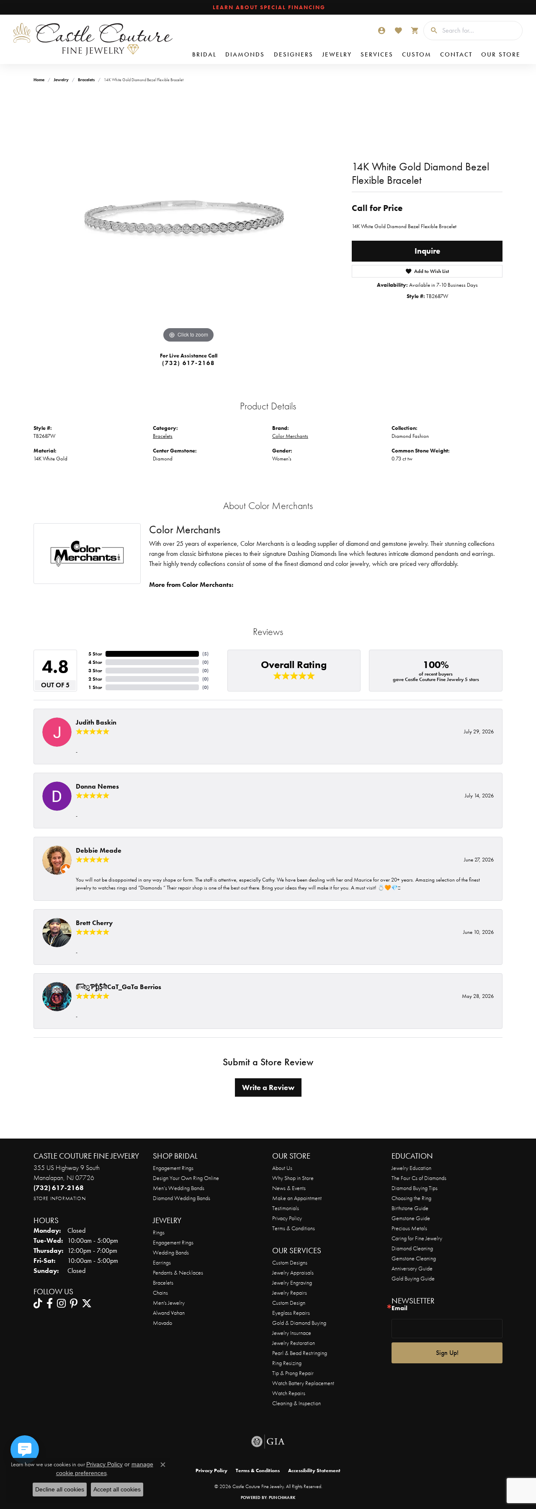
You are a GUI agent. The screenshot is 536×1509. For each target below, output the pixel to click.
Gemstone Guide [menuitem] (411, 1218)
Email (399, 1308)
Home (39, 79)
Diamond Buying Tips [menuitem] (415, 1188)
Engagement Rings (173, 1168)
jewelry (61, 79)
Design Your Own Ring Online (186, 1178)
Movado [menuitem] (162, 1322)
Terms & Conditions (293, 1228)
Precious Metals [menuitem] (409, 1228)
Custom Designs (289, 1262)
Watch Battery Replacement (303, 1383)
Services (377, 54)
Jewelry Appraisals (293, 1272)
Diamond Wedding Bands (181, 1198)
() (205, 653)
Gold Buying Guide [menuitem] (413, 1278)
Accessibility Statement (314, 1470)
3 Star (95, 670)
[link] (268, 7)
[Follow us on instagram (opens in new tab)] (61, 1303)
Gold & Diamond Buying (299, 1322)
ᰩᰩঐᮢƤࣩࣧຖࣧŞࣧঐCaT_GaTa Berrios (118, 986)
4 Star (95, 662)
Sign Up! (447, 1352)
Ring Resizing (287, 1363)
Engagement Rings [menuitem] (173, 1242)
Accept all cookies (117, 1489)
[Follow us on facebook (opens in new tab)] (49, 1303)
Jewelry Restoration (293, 1343)
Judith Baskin (96, 722)
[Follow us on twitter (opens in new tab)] (87, 1303)
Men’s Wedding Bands (178, 1188)
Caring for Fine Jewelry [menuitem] (417, 1238)
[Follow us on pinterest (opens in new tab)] (73, 1303)
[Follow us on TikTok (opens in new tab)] (38, 1303)
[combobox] (480, 30)
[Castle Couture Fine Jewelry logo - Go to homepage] (92, 39)
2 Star (95, 679)
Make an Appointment (297, 1198)
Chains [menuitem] (160, 1292)
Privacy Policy (287, 1218)
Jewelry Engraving (292, 1282)
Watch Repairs (288, 1393)
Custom (416, 54)
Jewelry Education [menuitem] (411, 1168)
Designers (293, 54)
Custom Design (288, 1302)
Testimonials (285, 1208)
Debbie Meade (98, 850)
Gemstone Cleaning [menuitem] (414, 1258)
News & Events (289, 1188)
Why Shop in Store (293, 1178)
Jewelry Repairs (289, 1292)
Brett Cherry (94, 922)
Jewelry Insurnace (291, 1333)
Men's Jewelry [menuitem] (169, 1302)
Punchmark (282, 1497)
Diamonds (245, 54)
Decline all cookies (59, 1489)
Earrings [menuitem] (162, 1262)
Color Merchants (290, 436)
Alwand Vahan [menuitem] (169, 1312)
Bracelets (86, 79)
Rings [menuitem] (159, 1232)
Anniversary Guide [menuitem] (412, 1268)
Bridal (204, 54)
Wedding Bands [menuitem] (171, 1252)
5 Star (95, 653)
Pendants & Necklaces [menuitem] (178, 1272)
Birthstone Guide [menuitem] (410, 1208)
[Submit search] (430, 30)
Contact (456, 54)
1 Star (95, 687)
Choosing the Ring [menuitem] (411, 1198)
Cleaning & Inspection (296, 1403)
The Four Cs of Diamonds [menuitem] (419, 1178)
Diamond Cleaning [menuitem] (412, 1248)
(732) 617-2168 (188, 363)
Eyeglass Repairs (291, 1312)
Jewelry (337, 54)
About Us (282, 1168)
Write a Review (268, 1087)
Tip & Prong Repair (293, 1373)
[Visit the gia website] (268, 1441)
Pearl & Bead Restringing (299, 1353)
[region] (188, 219)
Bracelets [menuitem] (163, 1282)
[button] (381, 30)
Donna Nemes (97, 786)
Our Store (501, 54)
